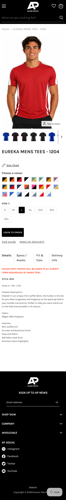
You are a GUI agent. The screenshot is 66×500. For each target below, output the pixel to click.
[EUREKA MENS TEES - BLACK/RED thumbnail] (15, 137)
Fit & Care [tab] (39, 258)
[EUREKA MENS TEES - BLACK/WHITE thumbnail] (34, 137)
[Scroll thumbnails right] (61, 137)
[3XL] (52, 214)
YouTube (12, 471)
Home (5, 29)
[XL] (30, 214)
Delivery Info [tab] (57, 258)
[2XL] (41, 214)
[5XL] (7, 223)
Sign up (57, 402)
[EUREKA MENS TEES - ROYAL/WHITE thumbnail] (52, 137)
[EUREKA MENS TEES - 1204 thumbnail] (6, 137)
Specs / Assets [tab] (21, 258)
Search (33, 487)
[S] (5, 214)
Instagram (13, 448)
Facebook (13, 456)
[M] (14, 214)
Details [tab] (6, 255)
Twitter (11, 463)
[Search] (61, 17)
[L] (22, 214)
